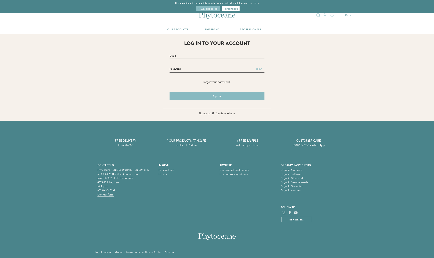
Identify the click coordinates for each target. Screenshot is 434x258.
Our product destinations (234, 170)
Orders (163, 174)
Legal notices (103, 252)
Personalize (230, 8)
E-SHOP (164, 165)
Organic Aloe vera (291, 170)
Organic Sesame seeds (294, 182)
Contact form (105, 194)
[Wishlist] (331, 15)
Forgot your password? (217, 82)
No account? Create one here (217, 113)
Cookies (169, 252)
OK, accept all (208, 8)
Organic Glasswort (292, 178)
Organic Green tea (292, 186)
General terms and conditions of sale (138, 252)
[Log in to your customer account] (325, 14)
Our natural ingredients (234, 174)
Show (259, 69)
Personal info (166, 170)
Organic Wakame (291, 190)
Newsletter (296, 219)
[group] (308, 136)
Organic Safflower (291, 174)
